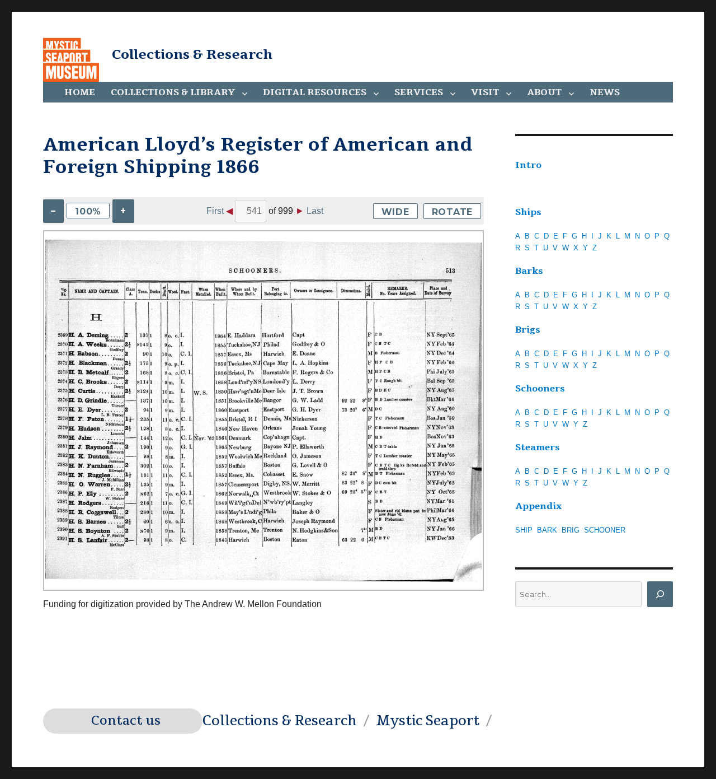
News (605, 92)
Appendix (538, 506)
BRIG (571, 530)
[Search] (660, 594)
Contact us (126, 720)
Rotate (452, 212)
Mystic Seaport (427, 721)
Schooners (540, 388)
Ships (528, 212)
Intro (528, 165)
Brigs (527, 330)
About (544, 92)
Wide (395, 212)
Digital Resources (314, 92)
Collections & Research (192, 54)
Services (418, 92)
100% (88, 211)
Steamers (537, 447)
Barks (529, 271)
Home (79, 92)
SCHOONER (604, 530)
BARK (547, 530)
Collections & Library (173, 92)
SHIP (524, 530)
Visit (485, 92)
